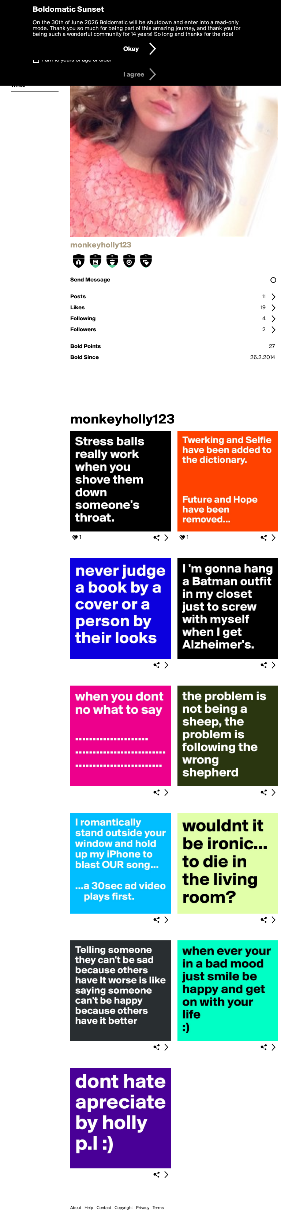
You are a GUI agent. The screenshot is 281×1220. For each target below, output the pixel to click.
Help (89, 1208)
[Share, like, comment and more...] (120, 530)
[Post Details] (166, 537)
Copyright (124, 1208)
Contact (104, 1208)
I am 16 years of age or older (77, 60)
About (75, 1208)
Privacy (142, 1208)
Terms (158, 1208)
